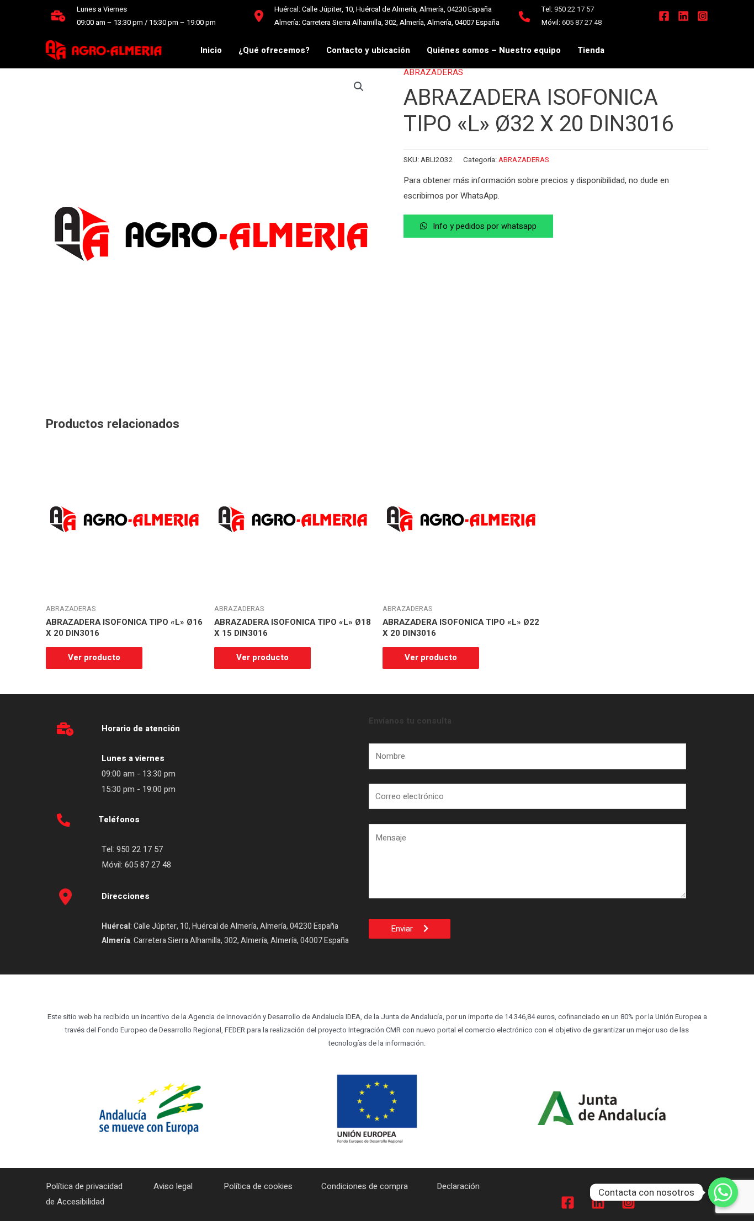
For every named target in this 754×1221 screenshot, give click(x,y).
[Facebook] (664, 16)
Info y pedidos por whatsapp (485, 226)
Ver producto (94, 657)
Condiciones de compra (364, 1186)
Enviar (407, 929)
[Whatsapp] (723, 1192)
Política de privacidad (85, 1186)
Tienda (590, 50)
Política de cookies (258, 1186)
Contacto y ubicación (368, 50)
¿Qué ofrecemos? (274, 50)
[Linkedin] (683, 16)
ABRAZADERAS (433, 72)
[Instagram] (702, 16)
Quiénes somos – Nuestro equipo (494, 50)
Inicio (211, 50)
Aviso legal (174, 1186)
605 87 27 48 (582, 22)
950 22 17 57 (574, 9)
